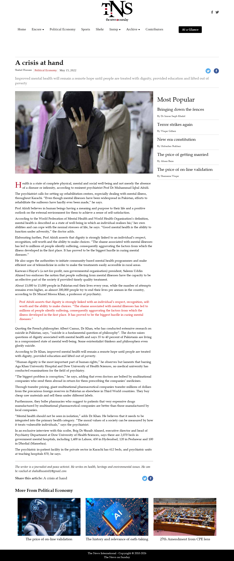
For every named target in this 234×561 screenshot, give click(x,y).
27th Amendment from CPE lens (185, 539)
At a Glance (190, 29)
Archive (131, 29)
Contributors (154, 29)
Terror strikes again (175, 124)
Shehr (100, 29)
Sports (85, 29)
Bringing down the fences (180, 109)
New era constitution (176, 139)
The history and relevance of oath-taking (117, 539)
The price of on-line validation (185, 169)
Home (22, 29)
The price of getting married (182, 154)
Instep (113, 29)
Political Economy (63, 29)
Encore (36, 29)
